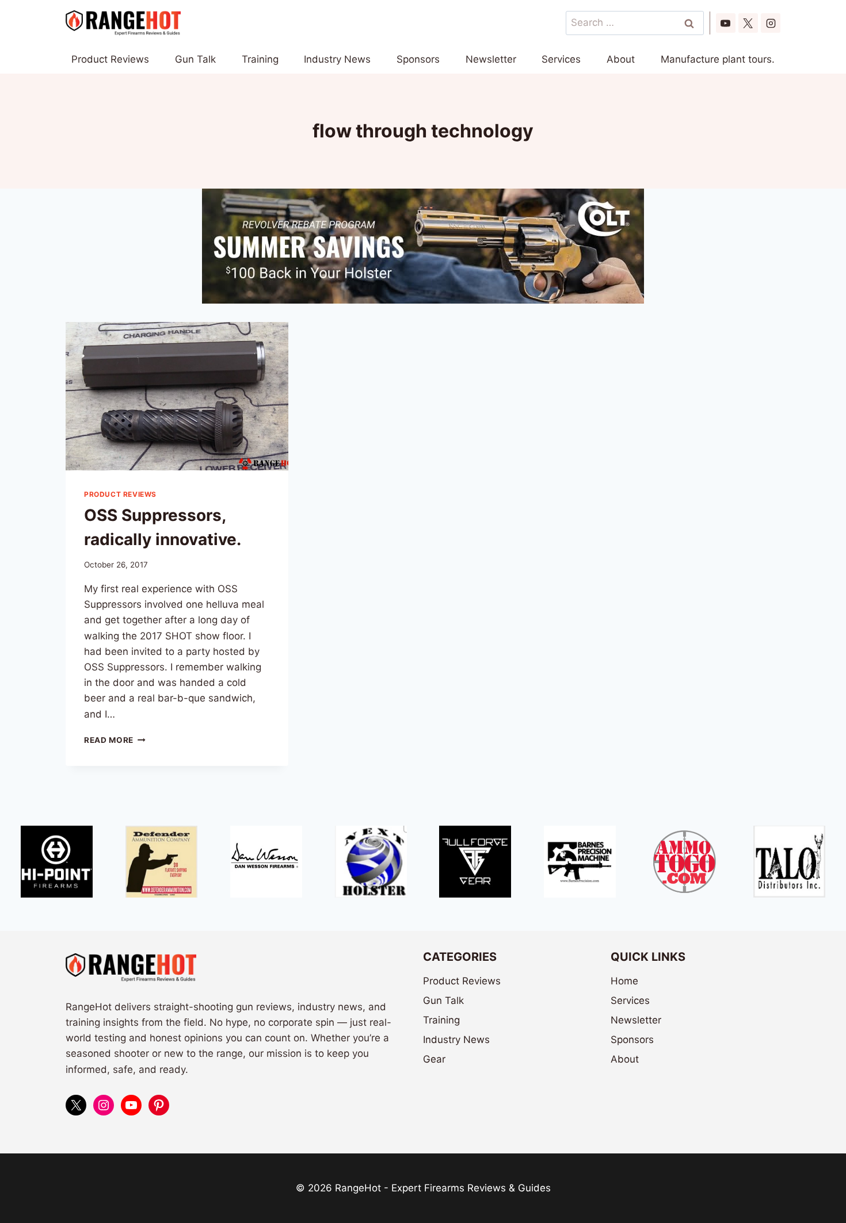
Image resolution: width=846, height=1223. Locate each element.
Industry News (337, 59)
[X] (748, 23)
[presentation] (177, 396)
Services (561, 59)
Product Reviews (110, 59)
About (621, 59)
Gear (434, 1059)
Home (624, 981)
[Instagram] (770, 23)
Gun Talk (195, 59)
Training (260, 59)
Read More (115, 740)
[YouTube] (726, 23)
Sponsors (418, 59)
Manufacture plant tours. (718, 59)
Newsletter (491, 59)
